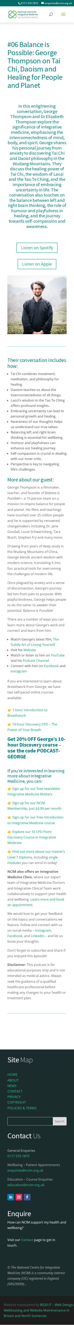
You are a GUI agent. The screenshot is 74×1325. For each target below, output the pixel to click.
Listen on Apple (37, 264)
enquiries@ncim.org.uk (25, 1170)
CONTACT (14, 1091)
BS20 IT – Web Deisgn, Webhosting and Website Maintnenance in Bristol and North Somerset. (39, 1310)
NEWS (12, 1086)
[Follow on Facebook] (27, 1197)
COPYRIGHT (16, 1102)
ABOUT (12, 1080)
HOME (12, 1074)
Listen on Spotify (37, 247)
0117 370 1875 (29, 3)
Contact (27, 1240)
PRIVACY (14, 1097)
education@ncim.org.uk (25, 1185)
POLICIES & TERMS (22, 1108)
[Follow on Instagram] (19, 1197)
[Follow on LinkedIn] (10, 1197)
